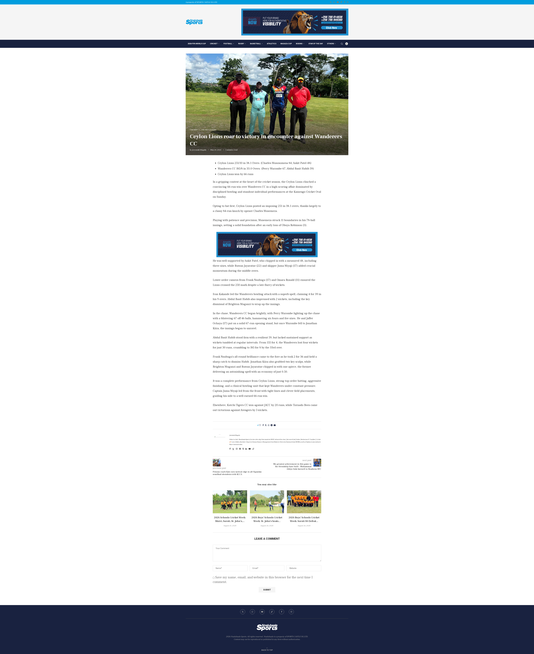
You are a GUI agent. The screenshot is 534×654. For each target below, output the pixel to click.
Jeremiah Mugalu (199, 150)
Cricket (213, 44)
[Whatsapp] (334, 2)
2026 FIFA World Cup (197, 44)
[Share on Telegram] (272, 425)
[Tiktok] (341, 2)
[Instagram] (347, 2)
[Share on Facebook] (263, 425)
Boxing (299, 44)
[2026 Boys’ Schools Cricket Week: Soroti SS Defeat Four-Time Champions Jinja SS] (304, 501)
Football (227, 44)
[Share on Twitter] (266, 425)
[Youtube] (338, 2)
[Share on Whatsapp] (269, 425)
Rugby (241, 44)
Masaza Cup (286, 44)
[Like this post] (260, 425)
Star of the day (315, 44)
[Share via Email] (275, 425)
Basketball (255, 44)
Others (330, 44)
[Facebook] (344, 2)
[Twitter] (331, 2)
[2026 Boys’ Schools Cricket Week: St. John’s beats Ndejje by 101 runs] (267, 501)
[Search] (341, 44)
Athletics (271, 44)
